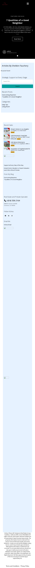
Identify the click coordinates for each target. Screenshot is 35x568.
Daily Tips (5, 105)
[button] (2, 29)
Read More (17, 39)
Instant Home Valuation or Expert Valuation (16, 168)
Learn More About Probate (12, 170)
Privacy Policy (25, 566)
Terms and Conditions (12, 566)
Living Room (6, 107)
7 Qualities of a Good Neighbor (12, 97)
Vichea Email (7, 225)
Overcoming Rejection (9, 95)
